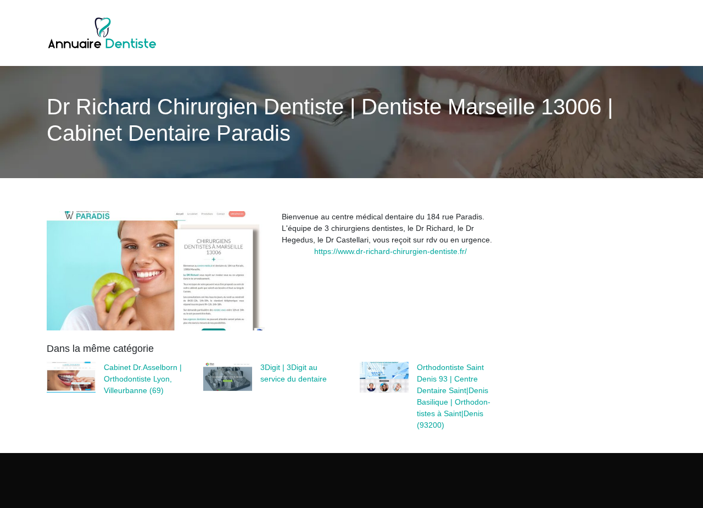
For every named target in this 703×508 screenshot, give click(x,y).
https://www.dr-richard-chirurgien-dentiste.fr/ (390, 251)
